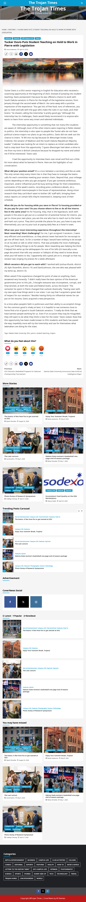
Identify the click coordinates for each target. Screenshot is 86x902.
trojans (52, 333)
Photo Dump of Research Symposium (19, 496)
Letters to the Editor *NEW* (17, 869)
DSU (28, 333)
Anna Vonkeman (11, 49)
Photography (29, 488)
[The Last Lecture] (22, 440)
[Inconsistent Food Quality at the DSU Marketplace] (63, 480)
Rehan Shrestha (52, 461)
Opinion (16, 451)
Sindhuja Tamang (11, 499)
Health (50, 865)
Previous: (22, 371)
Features (16, 38)
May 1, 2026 (64, 461)
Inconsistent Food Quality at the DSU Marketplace (61, 497)
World (39, 878)
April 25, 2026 (63, 501)
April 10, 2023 (23, 49)
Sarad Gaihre (10, 459)
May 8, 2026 (65, 419)
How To (28, 411)
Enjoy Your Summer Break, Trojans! (60, 416)
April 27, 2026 (24, 499)
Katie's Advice (73, 865)
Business (31, 860)
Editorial (8, 38)
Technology (17, 490)
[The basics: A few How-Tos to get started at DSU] (22, 400)
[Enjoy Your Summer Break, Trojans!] (63, 400)
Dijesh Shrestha (11, 421)
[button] (5, 3)
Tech (51, 874)
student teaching (42, 333)
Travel (38, 38)
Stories (27, 874)
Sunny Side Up (40, 874)
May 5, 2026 (21, 459)
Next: (63, 371)
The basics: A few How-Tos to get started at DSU (21, 417)
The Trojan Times (43, 8)
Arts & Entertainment (12, 408)
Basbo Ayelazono (52, 419)
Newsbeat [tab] (30, 615)
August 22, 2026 (24, 421)
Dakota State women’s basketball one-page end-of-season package (62, 457)
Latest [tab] (7, 615)
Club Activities (10, 411)
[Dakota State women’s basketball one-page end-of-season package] (63, 440)
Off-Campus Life (27, 38)
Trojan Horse (11, 878)
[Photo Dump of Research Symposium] (22, 480)
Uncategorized (26, 878)
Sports (57, 451)
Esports (29, 865)
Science (7, 490)
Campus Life (26, 408)
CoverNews (48, 898)
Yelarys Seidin (51, 501)
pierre (33, 333)
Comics (8, 865)
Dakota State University (17, 333)
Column (72, 860)
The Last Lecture (11, 456)
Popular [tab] (18, 615)
